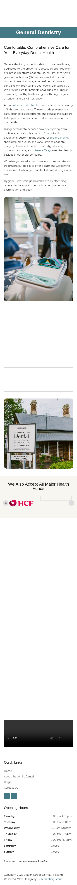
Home (8, 771)
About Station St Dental (19, 776)
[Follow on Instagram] (14, 796)
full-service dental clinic (26, 105)
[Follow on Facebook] (7, 796)
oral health (54, 330)
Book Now (58, 7)
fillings (48, 133)
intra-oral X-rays (42, 150)
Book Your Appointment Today (36, 572)
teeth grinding (59, 137)
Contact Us (11, 787)
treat (40, 326)
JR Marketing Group (49, 879)
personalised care (16, 351)
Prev (5, 503)
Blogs (7, 782)
